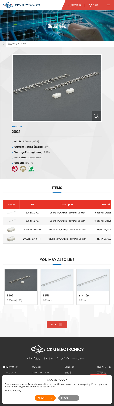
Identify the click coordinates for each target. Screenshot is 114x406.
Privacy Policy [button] (13, 390)
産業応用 (70, 367)
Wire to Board (40, 372)
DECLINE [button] (64, 398)
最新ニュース (104, 367)
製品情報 (12, 43)
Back (53, 324)
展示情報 (101, 372)
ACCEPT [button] (41, 398)
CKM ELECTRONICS (27, 5)
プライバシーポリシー (73, 358)
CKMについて (10, 367)
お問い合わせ (33, 358)
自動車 (68, 372)
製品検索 (76, 5)
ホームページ (3, 44)
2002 (23, 43)
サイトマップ (51, 358)
